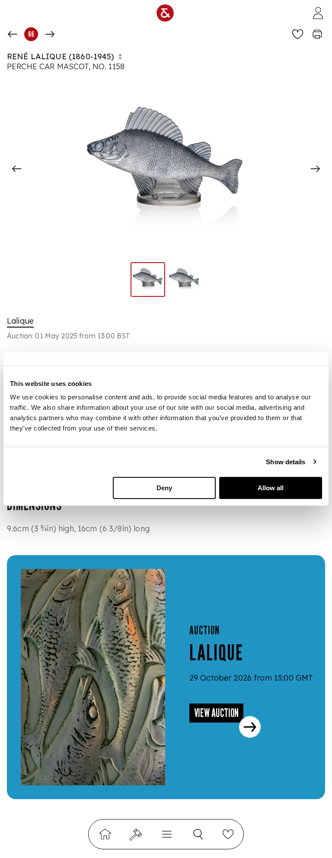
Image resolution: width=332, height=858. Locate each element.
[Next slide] (315, 169)
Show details (285, 462)
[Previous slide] (17, 169)
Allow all (271, 488)
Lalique (20, 321)
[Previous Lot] (12, 34)
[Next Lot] (49, 34)
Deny (164, 488)
